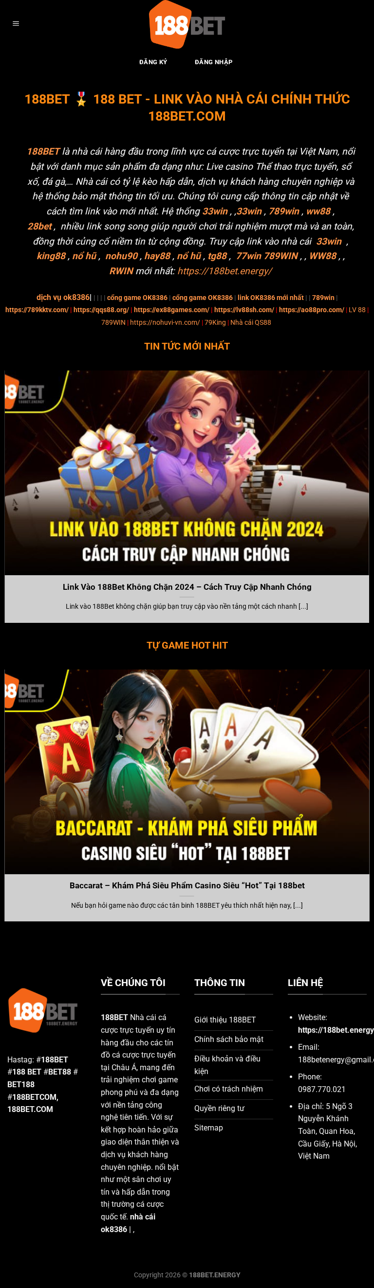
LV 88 (357, 310)
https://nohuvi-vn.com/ (165, 322)
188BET (42, 151)
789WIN (113, 322)
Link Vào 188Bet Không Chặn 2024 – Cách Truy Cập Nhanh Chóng (187, 587)
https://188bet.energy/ (224, 271)
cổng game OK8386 (137, 298)
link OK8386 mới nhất (271, 298)
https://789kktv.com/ (37, 310)
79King (215, 322)
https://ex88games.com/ (171, 310)
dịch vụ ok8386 (63, 297)
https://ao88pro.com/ (311, 310)
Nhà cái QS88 (250, 322)
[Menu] (16, 24)
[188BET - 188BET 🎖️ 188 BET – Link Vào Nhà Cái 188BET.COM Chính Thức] (187, 24)
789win (323, 298)
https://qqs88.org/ (101, 310)
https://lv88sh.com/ (244, 310)
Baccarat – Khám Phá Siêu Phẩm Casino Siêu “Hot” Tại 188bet (187, 885)
